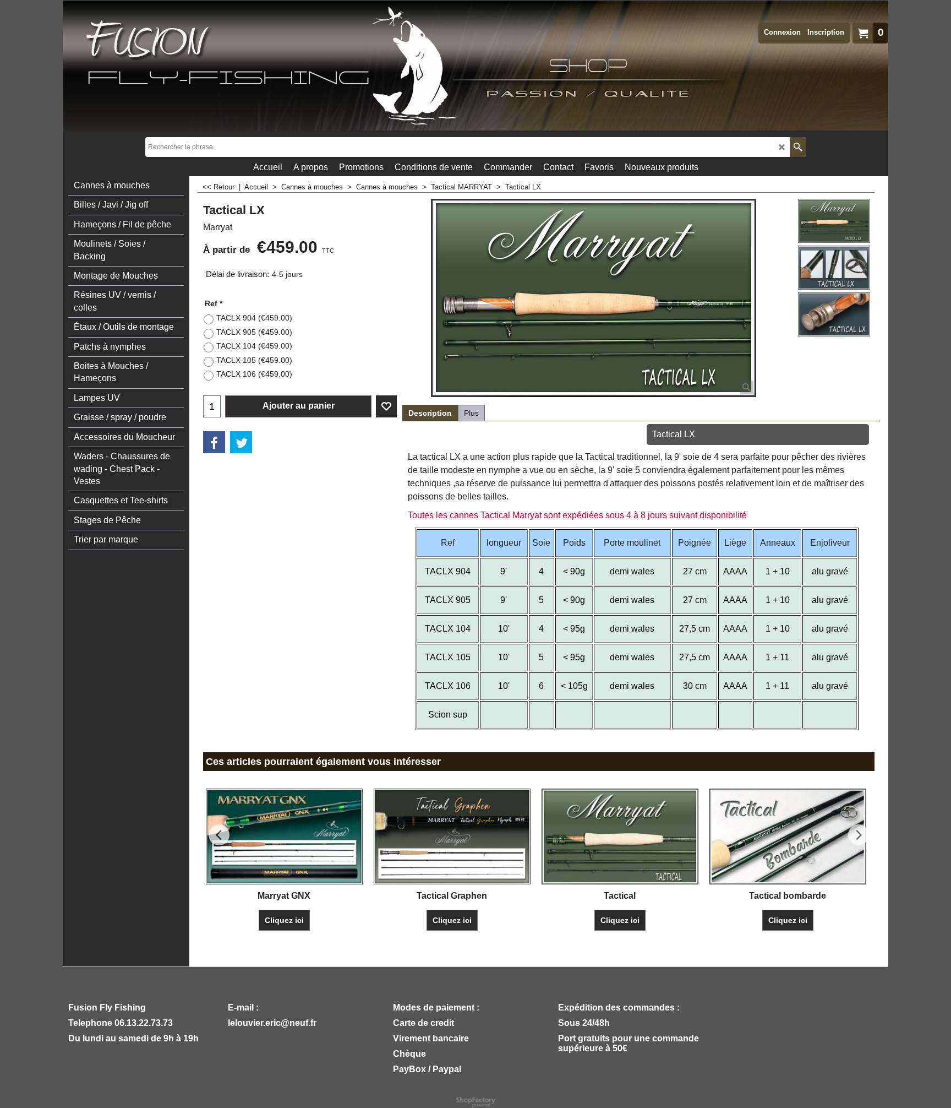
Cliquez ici (284, 920)
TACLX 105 (254, 360)
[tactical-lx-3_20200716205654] (834, 314)
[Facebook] (214, 442)
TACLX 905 (254, 332)
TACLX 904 (254, 317)
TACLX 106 (254, 374)
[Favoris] (386, 406)
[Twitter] (241, 442)
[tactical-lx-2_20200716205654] (834, 268)
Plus (471, 413)
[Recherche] (798, 147)
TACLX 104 (254, 345)
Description (430, 413)
